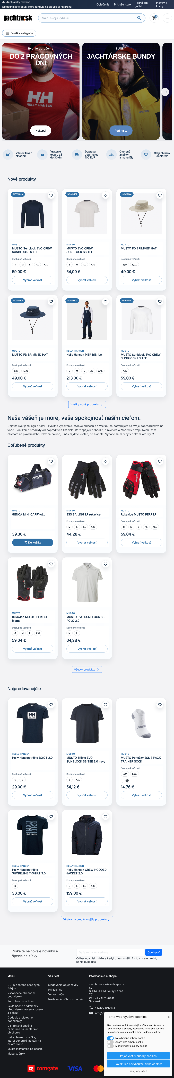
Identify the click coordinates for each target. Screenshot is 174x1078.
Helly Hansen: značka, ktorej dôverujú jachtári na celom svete (24, 1040)
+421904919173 (104, 1007)
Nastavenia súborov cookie (65, 999)
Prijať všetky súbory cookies (138, 1056)
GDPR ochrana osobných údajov (23, 986)
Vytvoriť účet (56, 994)
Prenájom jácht (142, 4)
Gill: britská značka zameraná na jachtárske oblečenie (22, 1029)
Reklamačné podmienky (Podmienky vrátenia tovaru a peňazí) (25, 1009)
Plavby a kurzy (161, 4)
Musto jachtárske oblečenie (24, 1048)
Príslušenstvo (122, 4)
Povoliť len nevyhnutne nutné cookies (138, 1064)
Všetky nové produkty (87, 405)
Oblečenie (103, 4)
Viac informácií (138, 1071)
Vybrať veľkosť (32, 280)
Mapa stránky (16, 1053)
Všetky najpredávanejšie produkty (87, 920)
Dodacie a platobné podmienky (20, 1019)
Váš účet (53, 976)
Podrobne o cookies (20, 1001)
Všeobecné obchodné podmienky (21, 994)
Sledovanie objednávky (63, 985)
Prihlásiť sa (55, 989)
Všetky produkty (87, 669)
